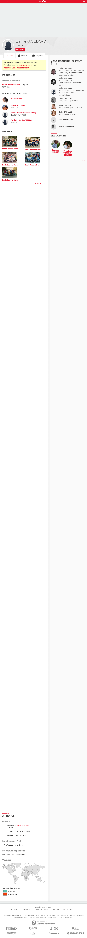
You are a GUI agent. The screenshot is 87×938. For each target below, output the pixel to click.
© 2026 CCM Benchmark (65, 917)
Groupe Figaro (52, 917)
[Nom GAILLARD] (53, 120)
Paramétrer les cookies (20, 917)
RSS (58, 915)
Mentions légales (41, 917)
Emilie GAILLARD (65, 68)
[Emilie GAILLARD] (8, 45)
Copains (39, 56)
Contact (43, 915)
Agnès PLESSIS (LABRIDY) (21, 120)
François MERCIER (55, 151)
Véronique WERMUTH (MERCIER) (67, 153)
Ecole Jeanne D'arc (11, 85)
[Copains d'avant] (11, 933)
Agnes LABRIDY (17, 98)
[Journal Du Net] (54, 928)
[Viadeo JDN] (33, 933)
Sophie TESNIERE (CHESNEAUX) (23, 113)
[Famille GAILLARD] (53, 127)
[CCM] (33, 928)
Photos (24, 56)
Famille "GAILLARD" (66, 127)
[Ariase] (54, 933)
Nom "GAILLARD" (65, 120)
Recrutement (65, 915)
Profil (11, 56)
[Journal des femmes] (11, 928)
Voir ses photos (40, 183)
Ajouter (21, 49)
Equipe (19, 915)
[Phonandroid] (75, 933)
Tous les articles (51, 915)
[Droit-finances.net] (75, 928)
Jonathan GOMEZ (18, 106)
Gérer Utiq (32, 917)
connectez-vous (26, 65)
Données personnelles (77, 915)
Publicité (36, 915)
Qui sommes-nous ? (10, 915)
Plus (83, 160)
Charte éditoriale (28, 915)
